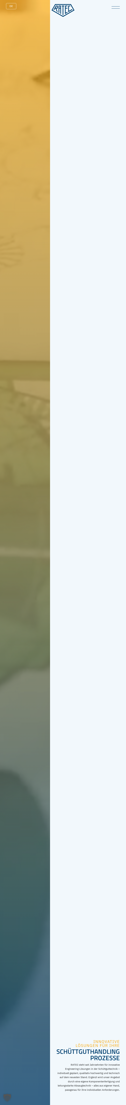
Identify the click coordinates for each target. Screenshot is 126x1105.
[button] (7, 1098)
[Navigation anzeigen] (116, 7)
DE (11, 6)
